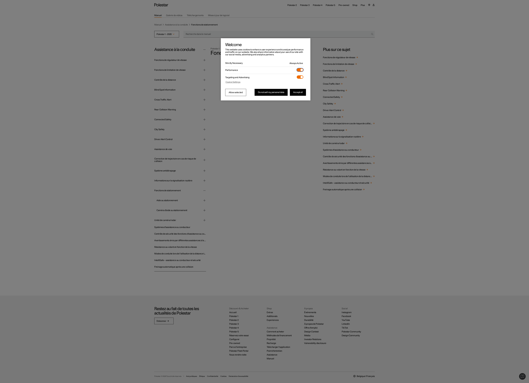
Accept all (298, 92)
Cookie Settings (233, 82)
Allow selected (236, 92)
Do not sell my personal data (271, 92)
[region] (265, 69)
